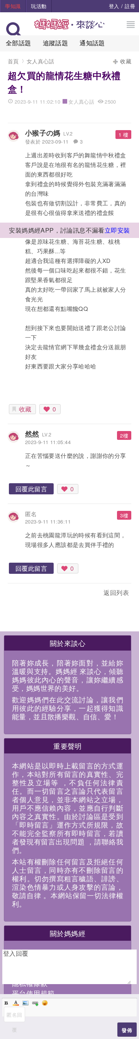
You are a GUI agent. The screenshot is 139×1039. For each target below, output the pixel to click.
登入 (114, 6)
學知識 (12, 6)
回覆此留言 (31, 488)
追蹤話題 (55, 42)
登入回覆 (16, 953)
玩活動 (38, 6)
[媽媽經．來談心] (70, 28)
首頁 (13, 61)
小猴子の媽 (43, 133)
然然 (32, 434)
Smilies (45, 1003)
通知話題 (92, 42)
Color (16, 1003)
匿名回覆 (14, 1016)
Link (35, 1003)
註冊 (130, 6)
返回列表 (116, 592)
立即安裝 (117, 230)
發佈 (127, 1030)
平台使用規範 (33, 993)
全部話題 (18, 42)
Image (25, 1003)
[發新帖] (25, 594)
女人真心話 (40, 61)
